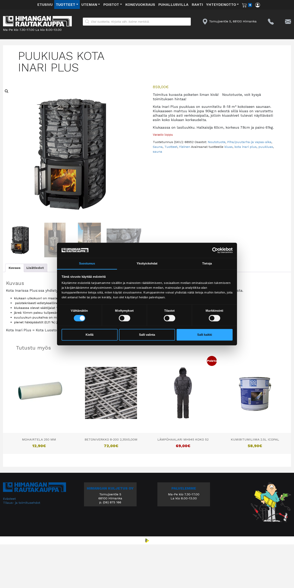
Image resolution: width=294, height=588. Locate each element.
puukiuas (265, 147)
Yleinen (184, 147)
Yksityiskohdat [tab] (147, 263)
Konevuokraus (140, 4)
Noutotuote (216, 142)
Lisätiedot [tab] (35, 268)
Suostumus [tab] (87, 263)
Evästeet (9, 499)
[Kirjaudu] (258, 5)
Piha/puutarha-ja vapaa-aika (249, 142)
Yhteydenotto (221, 4)
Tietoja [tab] (207, 263)
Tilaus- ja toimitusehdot (21, 503)
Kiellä (89, 335)
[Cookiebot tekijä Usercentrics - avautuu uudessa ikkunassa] (215, 250)
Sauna (158, 147)
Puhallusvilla (173, 4)
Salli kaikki (204, 335)
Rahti (197, 4)
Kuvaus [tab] (15, 268)
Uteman (89, 4)
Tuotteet (65, 4)
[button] (6, 91)
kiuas (228, 147)
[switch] (124, 318)
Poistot (111, 4)
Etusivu (45, 4)
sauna (157, 151)
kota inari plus (245, 147)
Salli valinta (147, 335)
